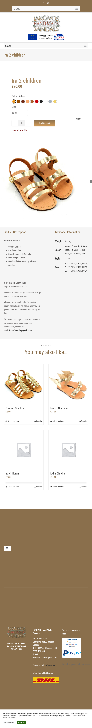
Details (39, 421)
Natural (68, 246)
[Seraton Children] (23, 384)
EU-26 (84, 263)
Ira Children (12, 473)
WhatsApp (50, 665)
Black (67, 253)
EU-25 (78, 263)
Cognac (77, 250)
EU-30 (84, 267)
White (72, 253)
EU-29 (78, 267)
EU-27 (67, 267)
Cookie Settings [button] (9, 722)
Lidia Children (58, 473)
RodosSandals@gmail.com (20, 330)
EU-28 (73, 267)
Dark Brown (83, 246)
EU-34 (84, 271)
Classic (68, 258)
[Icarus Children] (68, 384)
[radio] (14, 101)
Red (83, 250)
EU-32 (73, 271)
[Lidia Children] (68, 449)
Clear (78, 119)
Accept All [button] (21, 722)
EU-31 (67, 271)
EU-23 (67, 263)
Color (14, 96)
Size (14, 106)
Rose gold (69, 250)
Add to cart (44, 123)
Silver (78, 253)
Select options (13, 421)
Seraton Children (15, 408)
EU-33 (78, 271)
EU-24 (73, 263)
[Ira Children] (23, 449)
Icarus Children (59, 408)
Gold (83, 253)
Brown (74, 246)
